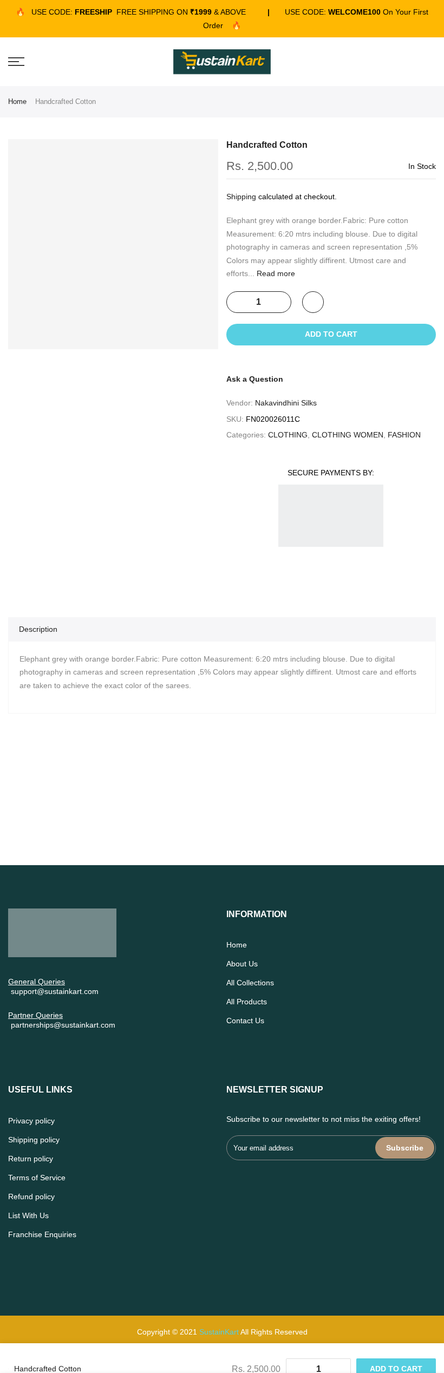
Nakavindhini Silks (286, 402)
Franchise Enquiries (42, 1234)
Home (17, 101)
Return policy (30, 1158)
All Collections (250, 982)
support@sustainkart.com (55, 991)
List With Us (28, 1215)
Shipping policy (34, 1139)
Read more (274, 273)
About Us (242, 963)
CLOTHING (288, 434)
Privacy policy (31, 1120)
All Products (246, 1001)
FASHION (404, 434)
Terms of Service (37, 1177)
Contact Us (245, 1020)
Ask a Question (254, 379)
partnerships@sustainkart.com (63, 1025)
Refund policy (31, 1196)
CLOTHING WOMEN (347, 434)
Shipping (241, 196)
